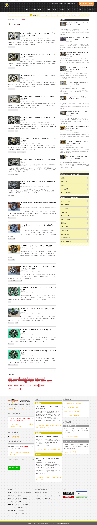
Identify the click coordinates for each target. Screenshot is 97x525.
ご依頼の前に (91, 9)
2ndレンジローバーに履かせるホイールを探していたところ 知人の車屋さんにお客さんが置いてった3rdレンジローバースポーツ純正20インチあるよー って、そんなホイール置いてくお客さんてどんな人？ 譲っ (32, 339)
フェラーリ (10, 152)
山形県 (14, 238)
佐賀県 (13, 259)
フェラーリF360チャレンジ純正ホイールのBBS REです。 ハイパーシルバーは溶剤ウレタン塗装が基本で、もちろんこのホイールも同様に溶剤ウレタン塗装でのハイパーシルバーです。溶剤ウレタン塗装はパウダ (31, 147)
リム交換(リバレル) (21, 510)
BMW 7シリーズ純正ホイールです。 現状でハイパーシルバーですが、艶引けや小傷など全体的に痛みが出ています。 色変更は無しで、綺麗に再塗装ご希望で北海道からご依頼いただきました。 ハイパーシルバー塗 (31, 191)
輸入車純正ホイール (14, 19)
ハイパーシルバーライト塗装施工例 (35, 38)
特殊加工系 (33, 9)
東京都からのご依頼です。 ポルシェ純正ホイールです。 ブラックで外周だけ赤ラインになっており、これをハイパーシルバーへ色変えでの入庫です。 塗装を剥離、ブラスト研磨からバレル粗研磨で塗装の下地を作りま (32, 84)
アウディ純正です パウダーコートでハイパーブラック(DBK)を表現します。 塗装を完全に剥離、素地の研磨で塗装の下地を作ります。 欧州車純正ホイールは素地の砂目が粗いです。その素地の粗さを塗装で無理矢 (32, 213)
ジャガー (31, 378)
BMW (9, 195)
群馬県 (16, 131)
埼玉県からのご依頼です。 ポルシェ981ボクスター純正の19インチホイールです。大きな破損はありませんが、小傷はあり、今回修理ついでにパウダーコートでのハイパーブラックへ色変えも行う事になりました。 (32, 63)
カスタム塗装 (11, 501)
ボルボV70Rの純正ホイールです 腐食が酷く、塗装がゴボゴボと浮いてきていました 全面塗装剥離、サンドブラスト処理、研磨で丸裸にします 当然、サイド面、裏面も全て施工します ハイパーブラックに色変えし (32, 297)
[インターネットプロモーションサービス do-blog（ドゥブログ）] (81, 497)
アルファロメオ (15, 110)
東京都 (9, 89)
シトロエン (10, 280)
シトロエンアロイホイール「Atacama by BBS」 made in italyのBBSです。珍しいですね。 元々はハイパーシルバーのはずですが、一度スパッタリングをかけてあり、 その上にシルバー (32, 276)
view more (83, 15)
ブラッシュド (18, 504)
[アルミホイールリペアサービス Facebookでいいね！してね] (81, 494)
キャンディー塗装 (32, 207)
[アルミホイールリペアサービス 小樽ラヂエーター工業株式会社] (12, 5)
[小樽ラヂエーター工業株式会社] (19, 400)
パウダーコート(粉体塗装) (58, 9)
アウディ (14, 217)
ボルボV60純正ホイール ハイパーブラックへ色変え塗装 (36, 246)
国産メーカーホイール (21, 152)
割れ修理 (10, 495)
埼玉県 (23, 385)
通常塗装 (25, 498)
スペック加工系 (46, 9)
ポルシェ (13, 89)
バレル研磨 (25, 504)
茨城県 (14, 152)
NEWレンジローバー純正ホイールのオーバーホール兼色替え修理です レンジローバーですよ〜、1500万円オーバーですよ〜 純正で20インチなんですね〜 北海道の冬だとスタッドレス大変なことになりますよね (32, 360)
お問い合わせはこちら (87, 3)
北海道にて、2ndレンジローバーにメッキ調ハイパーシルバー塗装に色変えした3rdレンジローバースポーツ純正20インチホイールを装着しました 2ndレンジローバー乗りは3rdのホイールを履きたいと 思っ (32, 318)
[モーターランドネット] (68, 497)
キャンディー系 (48, 496)
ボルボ (9, 259)
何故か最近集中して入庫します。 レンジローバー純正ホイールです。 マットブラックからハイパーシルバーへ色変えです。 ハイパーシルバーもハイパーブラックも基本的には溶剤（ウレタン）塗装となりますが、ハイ (32, 126)
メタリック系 (57, 496)
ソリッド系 (47, 498)
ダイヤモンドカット (12, 507)
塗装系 (39, 9)
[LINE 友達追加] (14, 469)
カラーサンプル (82, 9)
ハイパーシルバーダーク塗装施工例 (35, 228)
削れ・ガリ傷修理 (17, 495)
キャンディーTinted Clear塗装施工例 (44, 207)
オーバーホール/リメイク (19, 492)
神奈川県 (9, 217)
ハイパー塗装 (22, 19)
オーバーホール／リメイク (27, 164)
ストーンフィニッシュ (23, 507)
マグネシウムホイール (72, 9)
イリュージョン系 (39, 498)
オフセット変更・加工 (13, 513)
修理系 (26, 9)
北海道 (12, 195)
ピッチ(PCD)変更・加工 (13, 516)
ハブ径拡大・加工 (23, 513)
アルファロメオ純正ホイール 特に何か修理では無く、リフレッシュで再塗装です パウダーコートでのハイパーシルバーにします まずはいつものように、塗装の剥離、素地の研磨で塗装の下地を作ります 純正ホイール (32, 105)
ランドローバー (11, 131)
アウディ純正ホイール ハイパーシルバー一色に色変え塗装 (36, 225)
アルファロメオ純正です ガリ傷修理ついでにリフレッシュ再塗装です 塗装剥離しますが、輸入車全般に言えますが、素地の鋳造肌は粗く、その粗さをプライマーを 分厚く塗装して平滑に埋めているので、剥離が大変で (32, 170)
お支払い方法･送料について (70, 3)
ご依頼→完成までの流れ (56, 3)
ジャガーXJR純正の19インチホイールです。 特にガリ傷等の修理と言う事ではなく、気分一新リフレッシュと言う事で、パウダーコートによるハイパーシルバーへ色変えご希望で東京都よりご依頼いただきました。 (31, 42)
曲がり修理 (28, 492)
